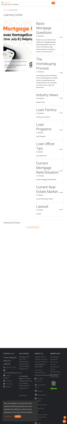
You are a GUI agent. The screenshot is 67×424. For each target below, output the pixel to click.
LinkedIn (8, 387)
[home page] (5, 2)
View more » (23, 395)
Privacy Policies (42, 405)
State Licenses (41, 395)
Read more (8, 416)
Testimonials (56, 372)
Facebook (9, 381)
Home (5, 10)
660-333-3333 (11, 367)
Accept (18, 416)
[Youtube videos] (65, 417)
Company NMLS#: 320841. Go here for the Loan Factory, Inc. (41, 361)
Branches (40, 391)
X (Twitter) (9, 384)
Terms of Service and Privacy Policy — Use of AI (41, 417)
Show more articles (33, 227)
